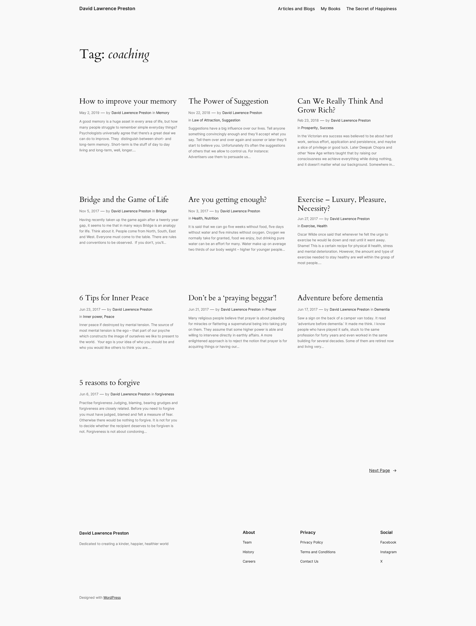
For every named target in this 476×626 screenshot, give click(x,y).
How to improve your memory (128, 101)
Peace (109, 316)
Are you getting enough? (227, 199)
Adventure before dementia (340, 298)
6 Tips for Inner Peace (114, 298)
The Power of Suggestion (228, 101)
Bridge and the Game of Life (124, 199)
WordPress (112, 597)
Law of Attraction (206, 120)
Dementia (382, 309)
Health (197, 218)
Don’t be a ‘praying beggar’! (232, 298)
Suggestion (231, 120)
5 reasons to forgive (109, 383)
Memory (162, 112)
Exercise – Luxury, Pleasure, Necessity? (342, 204)
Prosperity (309, 128)
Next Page (383, 470)
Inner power (92, 316)
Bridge (161, 211)
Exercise (308, 226)
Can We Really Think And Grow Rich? (340, 106)
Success (326, 128)
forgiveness (164, 394)
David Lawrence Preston (107, 8)
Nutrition (211, 218)
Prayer (271, 309)
